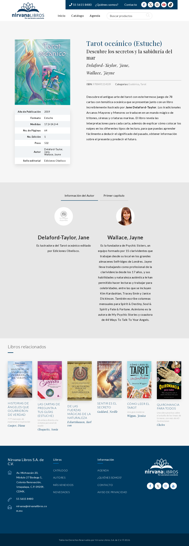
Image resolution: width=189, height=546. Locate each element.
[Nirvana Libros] (28, 10)
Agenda (95, 15)
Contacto (130, 4)
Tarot (143, 84)
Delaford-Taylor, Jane (64, 237)
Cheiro (161, 425)
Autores (59, 477)
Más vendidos (63, 484)
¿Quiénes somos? (106, 4)
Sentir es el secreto (107, 405)
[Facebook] (144, 4)
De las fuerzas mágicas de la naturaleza (79, 411)
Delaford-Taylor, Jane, (108, 65)
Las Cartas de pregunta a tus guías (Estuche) (49, 409)
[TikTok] (170, 4)
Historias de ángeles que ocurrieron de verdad (18, 408)
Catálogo (77, 15)
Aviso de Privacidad (112, 492)
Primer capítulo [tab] (114, 195)
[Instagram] (157, 4)
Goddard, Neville (107, 412)
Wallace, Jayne (100, 73)
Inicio (61, 15)
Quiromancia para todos (168, 406)
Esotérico (134, 84)
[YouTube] (164, 4)
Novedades (61, 492)
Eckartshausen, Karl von (79, 424)
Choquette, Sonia (48, 429)
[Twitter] (150, 4)
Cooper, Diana (16, 425)
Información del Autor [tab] (79, 195)
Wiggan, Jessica (136, 416)
